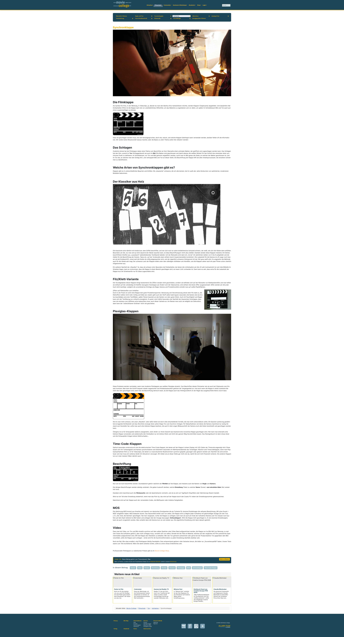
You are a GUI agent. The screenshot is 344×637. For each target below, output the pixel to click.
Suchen (145, 622)
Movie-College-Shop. (161, 551)
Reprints (155, 623)
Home (135, 628)
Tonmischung (120, 18)
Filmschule (158, 5)
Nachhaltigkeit (137, 625)
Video (140, 568)
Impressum (136, 626)
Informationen (137, 620)
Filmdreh (172, 568)
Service (146, 620)
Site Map (126, 620)
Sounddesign (177, 18)
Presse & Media (157, 620)
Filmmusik (157, 18)
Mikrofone (195, 16)
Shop (198, 5)
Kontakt (135, 623)
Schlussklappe (197, 568)
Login (204, 5)
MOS (188, 568)
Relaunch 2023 (147, 625)
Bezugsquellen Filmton (199, 18)
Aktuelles (149, 5)
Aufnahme (176, 16)
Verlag (115, 628)
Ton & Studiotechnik (141, 18)
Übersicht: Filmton (121, 16)
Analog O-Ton (215, 16)
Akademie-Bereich (155, 561)
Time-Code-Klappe (211, 568)
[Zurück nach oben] (342, 635)
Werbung (155, 622)
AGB (134, 622)
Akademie (192, 5)
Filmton (146, 568)
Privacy (116, 620)
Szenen (133, 568)
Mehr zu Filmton (224, 559)
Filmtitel (164, 568)
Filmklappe (181, 568)
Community (167, 5)
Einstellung (155, 568)
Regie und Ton (139, 16)
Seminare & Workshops (179, 5)
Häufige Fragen (147, 623)
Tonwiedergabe (158, 16)
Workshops (173, 561)
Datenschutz (147, 628)
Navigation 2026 (148, 626)
